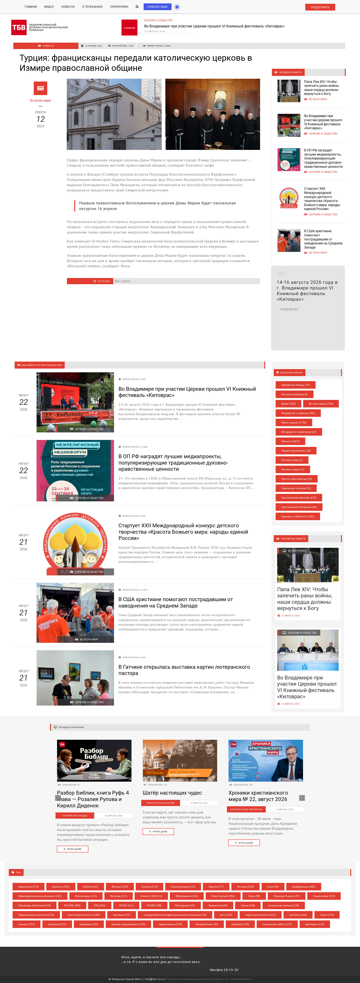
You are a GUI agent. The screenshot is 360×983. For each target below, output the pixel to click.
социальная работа (277, 924)
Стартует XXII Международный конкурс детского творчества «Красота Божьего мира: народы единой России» (322, 199)
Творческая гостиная (296, 488)
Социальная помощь (283, 905)
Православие (324, 896)
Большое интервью (294, 394)
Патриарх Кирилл (287, 896)
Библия (90, 886)
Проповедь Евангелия (34, 905)
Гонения (150, 886)
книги (327, 915)
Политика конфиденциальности (187, 979)
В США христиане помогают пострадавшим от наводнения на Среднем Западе (323, 239)
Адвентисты (28, 886)
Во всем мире (321, 403)
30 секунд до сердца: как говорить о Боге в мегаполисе (174, 799)
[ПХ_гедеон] (180, 741)
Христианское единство (298, 497)
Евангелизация (183, 886)
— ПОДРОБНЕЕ (288, 332)
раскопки (240, 924)
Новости (290, 441)
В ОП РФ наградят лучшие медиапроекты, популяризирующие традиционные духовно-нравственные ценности (221, 28)
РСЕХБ (126, 905)
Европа (216, 886)
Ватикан (120, 886)
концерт (26, 924)
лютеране (57, 924)
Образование (187, 896)
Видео (288, 403)
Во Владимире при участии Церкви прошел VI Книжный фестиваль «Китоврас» (323, 122)
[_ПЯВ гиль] (266, 741)
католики (298, 915)
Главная (247, 979)
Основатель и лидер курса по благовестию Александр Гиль (263, 799)
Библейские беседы (295, 385)
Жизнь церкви (293, 422)
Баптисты (61, 886)
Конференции (303, 886)
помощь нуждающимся (128, 924)
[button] (137, 6)
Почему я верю (292, 469)
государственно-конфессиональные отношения (175, 915)
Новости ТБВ (151, 896)
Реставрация (185, 905)
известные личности (260, 915)
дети (226, 915)
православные (170, 924)
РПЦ (100, 905)
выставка (121, 915)
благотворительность (84, 915)
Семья (248, 905)
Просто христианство (296, 479)
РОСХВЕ (72, 905)
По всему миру (292, 460)
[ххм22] (94, 741)
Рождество (218, 905)
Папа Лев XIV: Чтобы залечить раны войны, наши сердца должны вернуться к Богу (321, 88)
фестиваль (314, 924)
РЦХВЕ (154, 905)
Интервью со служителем (298, 432)
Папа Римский (223, 896)
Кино (273, 886)
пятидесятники (206, 924)
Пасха (254, 896)
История (245, 886)
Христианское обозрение (299, 507)
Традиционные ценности (36, 915)
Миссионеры (86, 896)
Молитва (118, 896)
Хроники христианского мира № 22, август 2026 (86, 796)
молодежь (89, 924)
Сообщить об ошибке (225, 979)
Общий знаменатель (296, 450)
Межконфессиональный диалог (40, 896)
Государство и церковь (298, 413)
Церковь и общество (158, 20)
